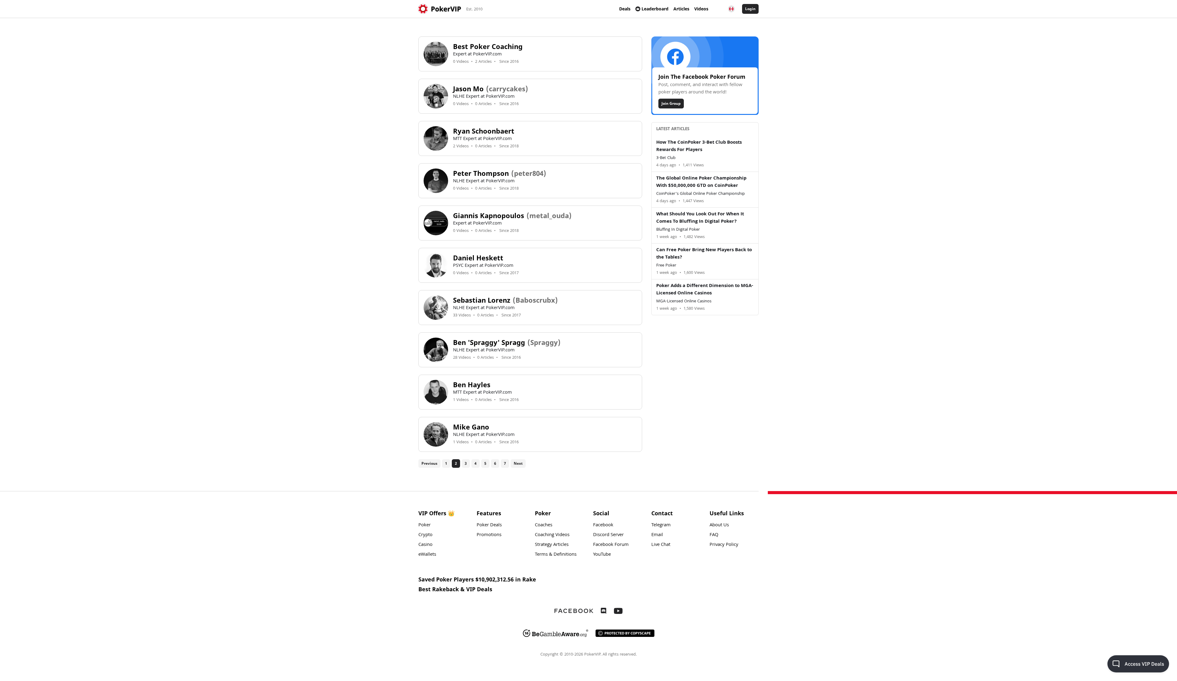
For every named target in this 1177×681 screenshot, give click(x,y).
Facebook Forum (611, 545)
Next (518, 463)
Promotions (489, 535)
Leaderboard (655, 9)
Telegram (661, 525)
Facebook (603, 525)
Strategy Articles (552, 545)
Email (657, 535)
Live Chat (660, 545)
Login (750, 8)
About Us (719, 525)
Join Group (671, 103)
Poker (424, 525)
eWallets (427, 554)
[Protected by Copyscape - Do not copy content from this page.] (625, 633)
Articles (681, 9)
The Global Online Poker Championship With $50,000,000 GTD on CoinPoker (701, 182)
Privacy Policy (724, 545)
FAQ (714, 535)
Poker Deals (489, 525)
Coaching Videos (552, 535)
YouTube (602, 554)
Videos (701, 9)
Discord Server (608, 535)
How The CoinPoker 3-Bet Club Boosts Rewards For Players (699, 146)
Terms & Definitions (556, 554)
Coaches (543, 525)
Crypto (425, 535)
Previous (429, 463)
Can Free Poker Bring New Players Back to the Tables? (704, 254)
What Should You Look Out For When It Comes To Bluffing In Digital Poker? (700, 218)
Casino (425, 545)
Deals (624, 9)
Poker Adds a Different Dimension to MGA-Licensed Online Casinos (704, 289)
